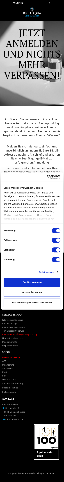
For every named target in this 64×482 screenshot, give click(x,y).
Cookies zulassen (32, 282)
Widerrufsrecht (9, 379)
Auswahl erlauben (32, 292)
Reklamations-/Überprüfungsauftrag (19, 334)
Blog (4, 375)
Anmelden (18, 3)
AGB (4, 361)
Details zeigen (46, 272)
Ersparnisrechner (10, 345)
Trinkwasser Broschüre (13, 330)
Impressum (7, 368)
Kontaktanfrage (9, 323)
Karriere (6, 372)
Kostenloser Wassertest (13, 327)
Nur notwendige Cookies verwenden (32, 302)
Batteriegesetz (9, 391)
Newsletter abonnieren (13, 338)
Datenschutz (8, 364)
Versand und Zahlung (12, 383)
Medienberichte (9, 341)
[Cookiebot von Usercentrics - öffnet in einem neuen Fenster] (46, 177)
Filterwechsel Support (12, 319)
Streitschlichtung (10, 387)
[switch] (56, 240)
